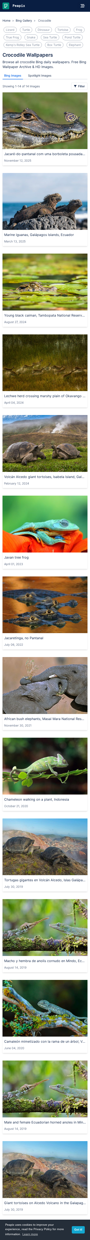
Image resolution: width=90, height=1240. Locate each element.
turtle (26, 29)
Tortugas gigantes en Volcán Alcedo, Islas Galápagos (45, 880)
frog (79, 29)
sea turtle (50, 37)
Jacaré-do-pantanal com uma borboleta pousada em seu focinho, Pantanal (45, 154)
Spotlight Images (39, 75)
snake (31, 37)
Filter (81, 86)
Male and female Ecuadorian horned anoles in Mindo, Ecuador (45, 1122)
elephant (75, 45)
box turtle (54, 45)
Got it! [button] (78, 1229)
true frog (12, 37)
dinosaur (44, 29)
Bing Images (12, 75)
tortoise (62, 29)
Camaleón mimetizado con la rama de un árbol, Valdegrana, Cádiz (45, 1041)
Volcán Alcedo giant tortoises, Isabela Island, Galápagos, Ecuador (45, 477)
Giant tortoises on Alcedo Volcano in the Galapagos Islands (45, 1203)
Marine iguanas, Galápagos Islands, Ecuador (39, 235)
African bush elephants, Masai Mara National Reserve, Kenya (45, 719)
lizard (10, 29)
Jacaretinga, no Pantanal (23, 638)
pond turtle (72, 37)
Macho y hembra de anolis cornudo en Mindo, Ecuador (45, 961)
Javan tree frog (16, 557)
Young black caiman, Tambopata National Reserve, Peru (45, 315)
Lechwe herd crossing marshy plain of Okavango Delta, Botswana (45, 396)
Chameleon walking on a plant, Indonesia (36, 799)
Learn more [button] (30, 1234)
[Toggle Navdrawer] (82, 6)
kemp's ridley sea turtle (23, 45)
